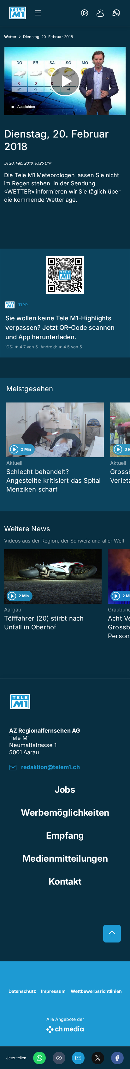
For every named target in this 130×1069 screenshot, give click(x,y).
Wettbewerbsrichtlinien (96, 991)
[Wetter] (100, 13)
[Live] (84, 13)
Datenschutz (22, 991)
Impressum (53, 991)
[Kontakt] (116, 13)
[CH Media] (65, 1028)
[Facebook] (117, 1058)
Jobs (65, 789)
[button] (59, 1058)
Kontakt (65, 881)
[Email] (78, 1058)
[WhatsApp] (39, 1058)
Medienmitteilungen (65, 858)
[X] (98, 1058)
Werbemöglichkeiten (65, 812)
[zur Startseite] (18, 13)
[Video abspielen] (65, 81)
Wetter (10, 36)
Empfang (65, 835)
